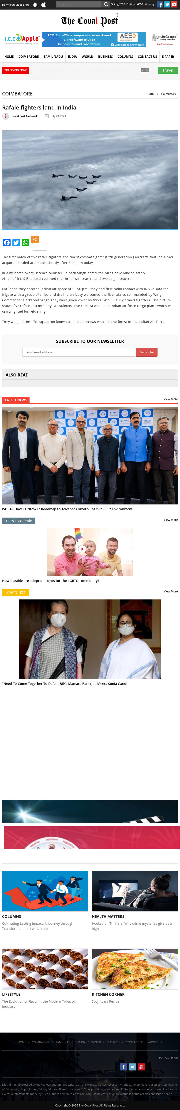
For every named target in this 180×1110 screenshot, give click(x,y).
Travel (167, 70)
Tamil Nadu (53, 57)
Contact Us (147, 57)
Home (9, 57)
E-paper (168, 57)
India (72, 57)
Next (169, 179)
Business (105, 57)
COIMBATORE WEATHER (90, 721)
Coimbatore (29, 57)
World (87, 57)
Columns (125, 57)
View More (171, 399)
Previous (11, 179)
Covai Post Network (24, 116)
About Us (155, 1042)
